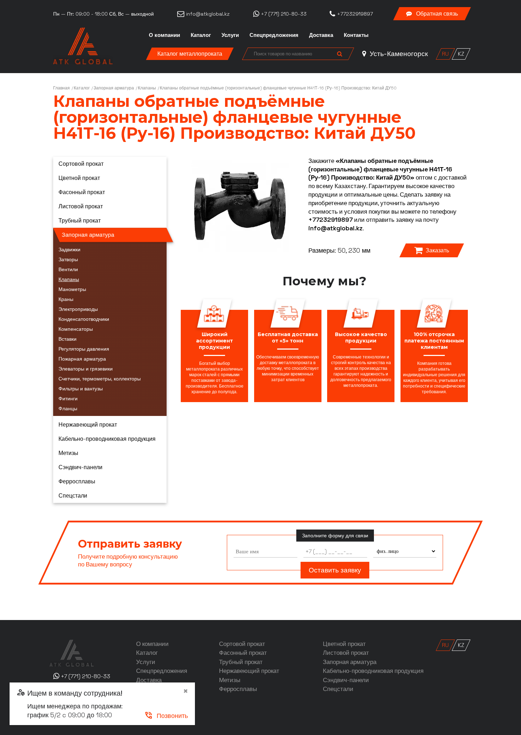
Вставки (67, 339)
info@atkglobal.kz (335, 228)
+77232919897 (330, 220)
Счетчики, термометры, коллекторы (99, 378)
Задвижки (69, 249)
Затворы (68, 259)
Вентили (68, 269)
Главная (61, 88)
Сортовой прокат (80, 164)
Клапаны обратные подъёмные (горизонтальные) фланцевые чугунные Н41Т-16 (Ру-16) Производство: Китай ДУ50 (278, 88)
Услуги (230, 35)
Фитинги (68, 398)
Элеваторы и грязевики (85, 369)
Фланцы (67, 408)
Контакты (356, 35)
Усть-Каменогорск (398, 53)
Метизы (68, 453)
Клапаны (147, 88)
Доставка (321, 35)
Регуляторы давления (83, 349)
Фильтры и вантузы (80, 388)
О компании (164, 35)
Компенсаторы (75, 329)
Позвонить (166, 715)
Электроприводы (78, 309)
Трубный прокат (79, 220)
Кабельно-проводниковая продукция (107, 439)
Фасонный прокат (81, 192)
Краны (65, 299)
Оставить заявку (335, 570)
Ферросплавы (76, 481)
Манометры (72, 289)
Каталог (201, 35)
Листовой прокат (80, 206)
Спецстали (72, 495)
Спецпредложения (274, 35)
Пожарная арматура (82, 359)
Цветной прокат (79, 178)
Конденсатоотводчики (83, 319)
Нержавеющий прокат (87, 424)
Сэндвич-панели (80, 467)
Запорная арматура (114, 88)
